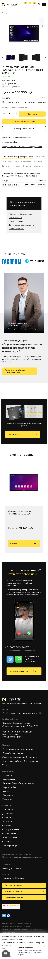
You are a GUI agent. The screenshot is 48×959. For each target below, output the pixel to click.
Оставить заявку (13, 885)
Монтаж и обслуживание (20, 214)
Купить (13, 543)
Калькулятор (9, 845)
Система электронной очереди (20, 757)
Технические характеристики (17, 156)
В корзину (32, 114)
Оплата (18, 161)
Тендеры (7, 799)
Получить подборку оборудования (15, 371)
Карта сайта (9, 787)
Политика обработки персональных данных (22, 857)
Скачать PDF (14, 434)
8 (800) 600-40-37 (18, 647)
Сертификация (15, 218)
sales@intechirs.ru (12, 878)
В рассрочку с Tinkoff (24, 129)
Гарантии (38, 161)
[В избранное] (42, 20)
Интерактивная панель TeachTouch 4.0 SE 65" (19, 512)
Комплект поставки (32, 166)
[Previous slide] (2, 57)
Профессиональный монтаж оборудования (22, 147)
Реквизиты (8, 779)
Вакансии (7, 795)
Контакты (7, 809)
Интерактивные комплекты (17, 749)
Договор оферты (10, 933)
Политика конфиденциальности (16, 854)
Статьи (6, 825)
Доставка (7, 161)
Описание (39, 156)
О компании (9, 833)
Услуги (6, 765)
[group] (24, 33)
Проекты (7, 775)
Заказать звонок (13, 891)
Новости (7, 821)
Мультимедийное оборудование (20, 761)
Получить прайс (14, 898)
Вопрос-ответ (10, 837)
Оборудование (10, 829)
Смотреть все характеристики (16, 108)
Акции (5, 791)
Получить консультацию (24, 121)
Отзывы (27, 161)
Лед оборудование (13, 753)
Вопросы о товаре (11, 166)
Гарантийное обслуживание (18, 783)
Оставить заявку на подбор (22, 671)
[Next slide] (45, 57)
